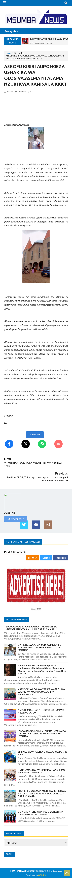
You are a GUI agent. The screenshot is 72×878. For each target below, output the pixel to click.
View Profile (17, 519)
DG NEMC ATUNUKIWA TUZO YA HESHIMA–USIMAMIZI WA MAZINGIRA (41, 813)
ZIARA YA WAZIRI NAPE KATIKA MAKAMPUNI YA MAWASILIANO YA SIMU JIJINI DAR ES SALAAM (31, 628)
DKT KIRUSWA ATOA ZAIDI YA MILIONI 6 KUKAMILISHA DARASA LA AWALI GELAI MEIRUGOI (39, 647)
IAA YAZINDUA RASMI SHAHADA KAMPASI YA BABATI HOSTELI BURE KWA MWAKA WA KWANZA (42, 734)
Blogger (32, 557)
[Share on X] (25, 444)
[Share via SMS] (58, 444)
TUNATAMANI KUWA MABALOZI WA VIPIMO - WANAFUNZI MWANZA (42, 771)
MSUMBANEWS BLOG (20, 871)
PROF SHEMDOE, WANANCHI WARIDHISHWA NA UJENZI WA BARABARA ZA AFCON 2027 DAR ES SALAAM (42, 794)
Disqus (46, 557)
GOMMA (42, 875)
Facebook (61, 557)
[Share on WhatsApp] (42, 444)
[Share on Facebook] (9, 444)
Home (9, 53)
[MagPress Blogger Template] (36, 16)
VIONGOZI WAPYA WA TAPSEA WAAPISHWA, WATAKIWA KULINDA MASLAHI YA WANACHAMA (41, 692)
